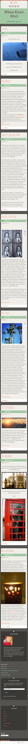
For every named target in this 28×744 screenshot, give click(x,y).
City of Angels (7, 407)
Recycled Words (7, 551)
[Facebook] (15, 6)
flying (4, 29)
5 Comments (5, 209)
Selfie (3, 268)
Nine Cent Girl (14, 14)
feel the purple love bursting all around (9, 670)
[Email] (10, 6)
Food (7, 141)
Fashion (5, 716)
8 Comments (5, 127)
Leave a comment (6, 626)
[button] (15, 51)
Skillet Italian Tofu (10, 135)
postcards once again (5, 674)
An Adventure (4, 668)
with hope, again (4, 672)
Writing (7, 87)
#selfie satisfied (8, 216)
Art (4, 711)
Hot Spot (5, 313)
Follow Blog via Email (14, 680)
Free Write (5, 81)
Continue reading (6, 124)
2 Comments (5, 449)
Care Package (14, 611)
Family (7, 557)
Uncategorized (7, 723)
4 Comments (5, 306)
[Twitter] (13, 6)
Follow (6, 692)
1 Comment (4, 74)
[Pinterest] (18, 6)
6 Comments (5, 400)
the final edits (4, 666)
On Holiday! (6, 456)
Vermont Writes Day (20, 116)
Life (6, 35)
